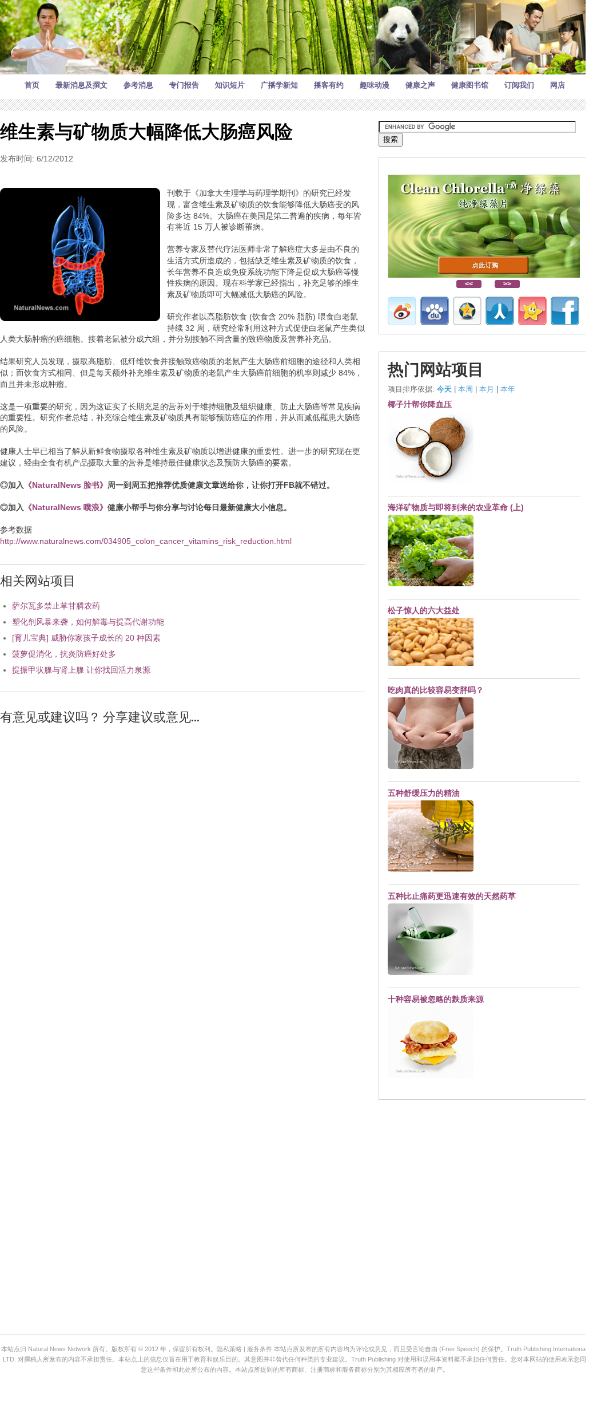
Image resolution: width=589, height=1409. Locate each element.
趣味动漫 (374, 85)
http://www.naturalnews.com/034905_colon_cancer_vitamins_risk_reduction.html (146, 541)
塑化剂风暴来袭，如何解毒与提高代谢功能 (88, 621)
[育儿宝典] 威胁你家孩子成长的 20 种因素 (86, 637)
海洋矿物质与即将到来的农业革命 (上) (456, 507)
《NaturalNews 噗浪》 (66, 507)
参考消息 (138, 85)
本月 (486, 389)
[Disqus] (182, 880)
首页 (32, 85)
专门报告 (184, 85)
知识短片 (230, 85)
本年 (507, 389)
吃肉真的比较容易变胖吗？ (436, 689)
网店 (557, 85)
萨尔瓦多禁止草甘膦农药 (56, 605)
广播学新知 (279, 85)
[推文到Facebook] (565, 311)
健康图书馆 (469, 85)
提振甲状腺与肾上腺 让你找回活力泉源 (81, 669)
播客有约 (329, 85)
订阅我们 (519, 85)
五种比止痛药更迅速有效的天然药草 (452, 896)
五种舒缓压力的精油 (424, 793)
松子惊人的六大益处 (424, 610)
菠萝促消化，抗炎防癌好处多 (64, 653)
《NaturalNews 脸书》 (66, 485)
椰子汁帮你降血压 (420, 404)
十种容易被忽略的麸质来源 (436, 999)
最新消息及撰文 (81, 85)
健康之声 (420, 85)
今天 (444, 389)
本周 (465, 389)
